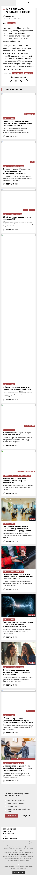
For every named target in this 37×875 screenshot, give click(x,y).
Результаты (27, 816)
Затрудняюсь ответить (15, 803)
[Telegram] (21, 80)
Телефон (32, 663)
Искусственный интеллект (26, 471)
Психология (31, 711)
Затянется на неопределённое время (18, 810)
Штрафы (32, 210)
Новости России (9, 166)
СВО (4, 836)
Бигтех (14, 759)
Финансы (19, 214)
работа (32, 519)
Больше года (12, 806)
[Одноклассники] (16, 80)
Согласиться (18, 872)
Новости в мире (17, 73)
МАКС (33, 162)
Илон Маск (11, 23)
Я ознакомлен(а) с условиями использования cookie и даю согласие (18, 867)
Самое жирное (9, 829)
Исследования (30, 114)
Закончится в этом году (16, 800)
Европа (25, 210)
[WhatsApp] (26, 80)
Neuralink (25, 46)
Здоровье (31, 615)
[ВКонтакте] (10, 80)
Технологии (28, 73)
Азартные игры (30, 426)
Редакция (10, 16)
